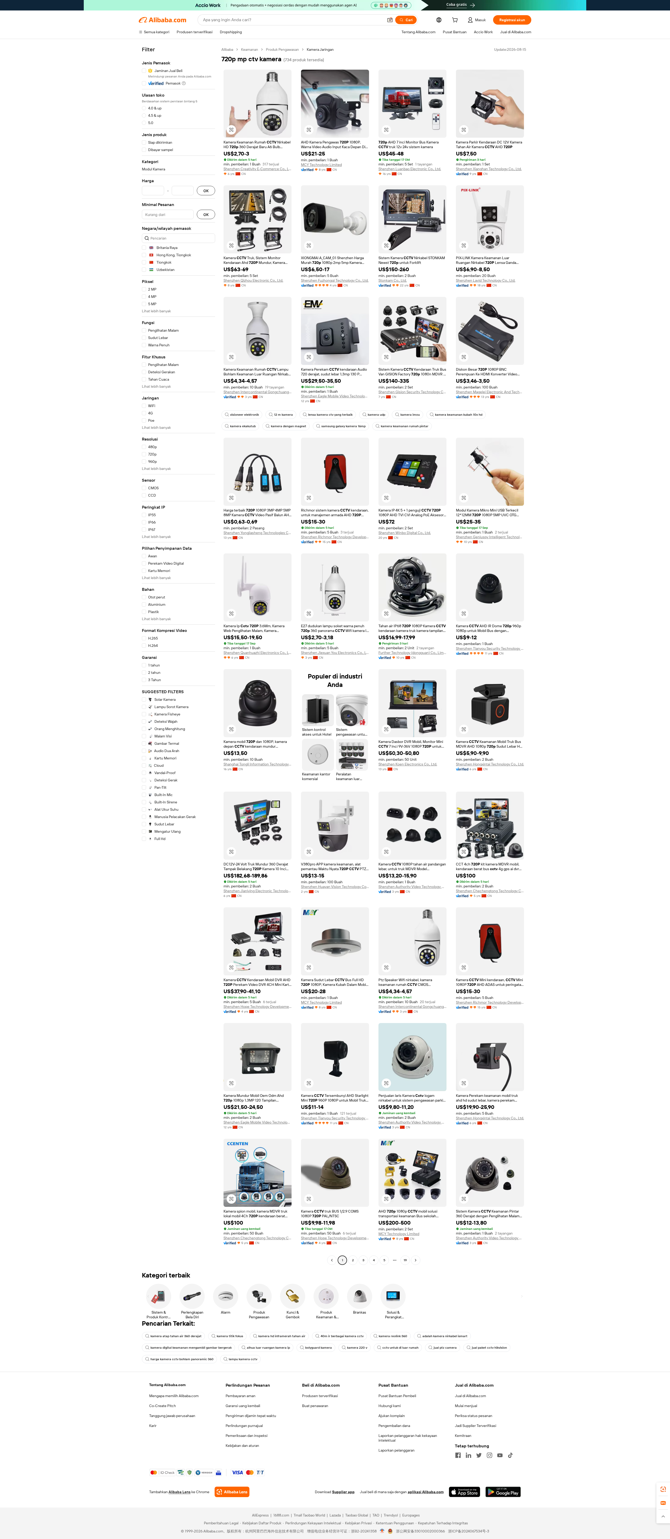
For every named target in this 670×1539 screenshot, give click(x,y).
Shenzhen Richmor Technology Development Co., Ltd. (335, 537)
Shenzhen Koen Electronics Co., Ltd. (407, 764)
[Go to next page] (415, 1260)
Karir (153, 1426)
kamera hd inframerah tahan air (281, 1336)
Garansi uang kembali (243, 1406)
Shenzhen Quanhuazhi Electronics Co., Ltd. (258, 653)
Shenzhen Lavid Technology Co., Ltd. (485, 280)
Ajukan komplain (391, 1416)
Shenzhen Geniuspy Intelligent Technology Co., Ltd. (490, 537)
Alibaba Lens (180, 1492)
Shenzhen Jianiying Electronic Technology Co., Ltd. (258, 891)
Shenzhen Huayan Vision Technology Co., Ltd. (335, 887)
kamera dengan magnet (288, 426)
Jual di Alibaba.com (470, 1396)
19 (405, 1260)
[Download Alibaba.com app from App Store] (464, 1492)
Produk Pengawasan (282, 49)
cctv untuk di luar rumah (400, 1347)
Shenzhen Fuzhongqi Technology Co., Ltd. (334, 280)
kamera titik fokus (230, 1336)
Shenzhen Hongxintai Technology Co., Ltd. (490, 764)
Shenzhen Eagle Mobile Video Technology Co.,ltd (335, 396)
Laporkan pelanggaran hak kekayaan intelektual (407, 1438)
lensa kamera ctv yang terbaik (330, 414)
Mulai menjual (466, 1406)
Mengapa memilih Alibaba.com (174, 1396)
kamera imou (410, 414)
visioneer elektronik (244, 414)
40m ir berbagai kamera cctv (342, 1336)
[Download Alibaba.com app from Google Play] (503, 1492)
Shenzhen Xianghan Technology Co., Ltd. (489, 169)
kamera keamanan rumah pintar (404, 426)
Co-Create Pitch (162, 1406)
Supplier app (343, 1492)
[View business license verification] (382, 1531)
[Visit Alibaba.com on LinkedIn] (468, 1455)
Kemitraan (463, 1436)
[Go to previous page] (332, 1260)
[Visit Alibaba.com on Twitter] (479, 1455)
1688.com (281, 1515)
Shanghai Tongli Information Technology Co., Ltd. (258, 764)
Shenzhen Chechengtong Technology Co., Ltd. (490, 891)
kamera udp (376, 414)
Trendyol (391, 1515)
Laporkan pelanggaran (396, 1450)
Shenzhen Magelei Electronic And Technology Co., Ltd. (490, 392)
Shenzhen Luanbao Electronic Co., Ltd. (409, 169)
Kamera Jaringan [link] (320, 49)
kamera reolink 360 (393, 1336)
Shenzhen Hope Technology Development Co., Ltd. (258, 1006)
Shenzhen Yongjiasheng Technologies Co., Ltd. (258, 533)
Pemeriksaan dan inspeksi (246, 1436)
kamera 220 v (357, 1347)
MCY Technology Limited (321, 165)
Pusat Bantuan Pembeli (397, 1396)
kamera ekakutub (243, 426)
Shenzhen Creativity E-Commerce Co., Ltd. (258, 169)
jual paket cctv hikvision (489, 1347)
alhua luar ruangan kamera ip (268, 1347)
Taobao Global (356, 1515)
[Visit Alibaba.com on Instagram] (489, 1455)
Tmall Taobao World (309, 1515)
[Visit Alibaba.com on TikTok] (510, 1455)
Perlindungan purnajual (244, 1426)
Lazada (335, 1515)
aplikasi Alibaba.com (426, 1492)
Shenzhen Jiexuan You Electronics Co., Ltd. (335, 653)
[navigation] (178, 655)
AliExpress (260, 1515)
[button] (390, 20)
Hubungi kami (389, 1406)
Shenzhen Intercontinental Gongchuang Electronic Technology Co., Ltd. (258, 392)
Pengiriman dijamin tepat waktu (251, 1416)
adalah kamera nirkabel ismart (444, 1336)
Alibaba (227, 49)
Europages (411, 1515)
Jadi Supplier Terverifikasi (475, 1426)
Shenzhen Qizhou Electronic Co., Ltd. (253, 280)
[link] (663, 1489)
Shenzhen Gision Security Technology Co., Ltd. (412, 392)
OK (206, 190)
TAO (375, 1515)
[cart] (456, 21)
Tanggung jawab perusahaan (172, 1416)
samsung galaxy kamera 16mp (343, 426)
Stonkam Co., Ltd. (392, 280)
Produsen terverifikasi (320, 1396)
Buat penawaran (315, 1406)
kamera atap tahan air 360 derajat (176, 1336)
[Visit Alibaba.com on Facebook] (458, 1455)
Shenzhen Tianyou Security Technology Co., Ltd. (490, 648)
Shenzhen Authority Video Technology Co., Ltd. (412, 887)
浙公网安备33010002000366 (420, 1531)
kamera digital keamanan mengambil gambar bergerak (191, 1347)
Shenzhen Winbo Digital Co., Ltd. (404, 533)
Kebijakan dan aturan (242, 1445)
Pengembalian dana (394, 1426)
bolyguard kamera (318, 1347)
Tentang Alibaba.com (167, 1385)
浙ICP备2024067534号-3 (468, 1531)
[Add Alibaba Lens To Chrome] (232, 1492)
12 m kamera (283, 414)
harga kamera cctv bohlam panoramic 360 (182, 1359)
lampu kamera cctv (243, 1359)
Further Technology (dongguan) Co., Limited (412, 653)
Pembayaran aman (240, 1396)
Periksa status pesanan (473, 1416)
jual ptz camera (445, 1347)
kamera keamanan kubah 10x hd (458, 414)
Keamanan (249, 49)
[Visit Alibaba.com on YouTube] (500, 1455)
